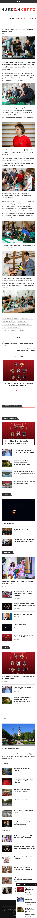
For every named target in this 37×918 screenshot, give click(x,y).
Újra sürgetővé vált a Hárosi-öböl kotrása (23, 814)
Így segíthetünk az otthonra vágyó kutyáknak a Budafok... (30, 890)
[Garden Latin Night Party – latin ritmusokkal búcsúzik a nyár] (18, 570)
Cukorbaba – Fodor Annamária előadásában (23, 860)
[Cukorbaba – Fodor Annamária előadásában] (7, 862)
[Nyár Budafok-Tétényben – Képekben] (7, 774)
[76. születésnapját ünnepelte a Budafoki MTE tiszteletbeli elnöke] (7, 692)
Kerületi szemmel (5, 27)
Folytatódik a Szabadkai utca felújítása (22, 803)
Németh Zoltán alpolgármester (11, 330)
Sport (14, 915)
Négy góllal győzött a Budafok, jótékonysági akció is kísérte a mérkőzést (23, 596)
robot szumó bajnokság (9, 333)
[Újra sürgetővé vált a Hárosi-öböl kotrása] (7, 815)
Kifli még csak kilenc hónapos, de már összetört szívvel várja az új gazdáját (24, 882)
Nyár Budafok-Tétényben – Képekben (22, 772)
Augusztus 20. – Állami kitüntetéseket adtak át (21, 533)
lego (14, 324)
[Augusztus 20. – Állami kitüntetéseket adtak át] (7, 534)
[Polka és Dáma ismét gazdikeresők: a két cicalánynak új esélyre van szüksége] (7, 893)
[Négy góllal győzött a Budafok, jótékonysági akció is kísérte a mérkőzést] (7, 597)
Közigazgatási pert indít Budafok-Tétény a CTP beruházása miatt (24, 543)
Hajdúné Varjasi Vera (26, 321)
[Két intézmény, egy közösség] (7, 619)
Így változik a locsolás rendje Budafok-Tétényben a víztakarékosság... (30, 911)
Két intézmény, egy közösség (23, 617)
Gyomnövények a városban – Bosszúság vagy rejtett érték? (23, 871)
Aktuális (16, 912)
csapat (16, 321)
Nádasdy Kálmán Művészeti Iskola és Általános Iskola (17, 327)
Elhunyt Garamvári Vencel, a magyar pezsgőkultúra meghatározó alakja (22, 825)
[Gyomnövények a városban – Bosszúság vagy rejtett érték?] (7, 872)
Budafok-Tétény (7, 321)
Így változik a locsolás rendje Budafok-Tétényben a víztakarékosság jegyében (22, 702)
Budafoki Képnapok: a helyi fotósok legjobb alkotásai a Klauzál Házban (24, 607)
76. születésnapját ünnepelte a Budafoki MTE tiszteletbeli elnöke (24, 691)
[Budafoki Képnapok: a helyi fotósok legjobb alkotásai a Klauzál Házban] (7, 609)
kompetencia (6, 324)
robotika (21, 333)
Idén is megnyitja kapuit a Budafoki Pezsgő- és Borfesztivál (24, 485)
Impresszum (9, 912)
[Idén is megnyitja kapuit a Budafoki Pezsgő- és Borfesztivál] (7, 487)
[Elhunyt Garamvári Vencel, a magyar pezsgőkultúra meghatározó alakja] (7, 826)
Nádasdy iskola (22, 324)
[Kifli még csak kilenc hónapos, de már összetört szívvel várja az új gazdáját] (7, 883)
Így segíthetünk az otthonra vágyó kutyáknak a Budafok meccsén (24, 639)
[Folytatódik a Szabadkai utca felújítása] (7, 805)
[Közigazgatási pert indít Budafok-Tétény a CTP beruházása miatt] (7, 545)
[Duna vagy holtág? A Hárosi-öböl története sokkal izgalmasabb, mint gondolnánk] (7, 476)
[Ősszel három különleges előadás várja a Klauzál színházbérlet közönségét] (7, 784)
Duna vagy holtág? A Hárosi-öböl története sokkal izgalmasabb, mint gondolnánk (24, 476)
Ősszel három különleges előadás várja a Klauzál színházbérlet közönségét (24, 783)
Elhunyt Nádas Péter (20, 627)
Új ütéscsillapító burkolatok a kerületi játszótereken (22, 793)
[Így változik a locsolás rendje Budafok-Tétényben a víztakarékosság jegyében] (7, 703)
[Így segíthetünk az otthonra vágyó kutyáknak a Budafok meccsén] (18, 373)
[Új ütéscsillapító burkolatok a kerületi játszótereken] (7, 795)
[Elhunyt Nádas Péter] (7, 630)
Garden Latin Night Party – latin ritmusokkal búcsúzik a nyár (17, 585)
